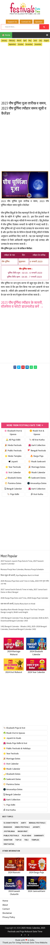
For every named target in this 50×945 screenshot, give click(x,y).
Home (5, 900)
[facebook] (25, 935)
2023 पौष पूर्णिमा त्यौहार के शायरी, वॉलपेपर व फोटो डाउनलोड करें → (22, 304)
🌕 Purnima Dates (13, 483)
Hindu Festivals (22, 826)
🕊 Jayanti (13, 461)
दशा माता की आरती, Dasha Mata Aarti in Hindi (18, 603)
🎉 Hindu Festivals (13, 445)
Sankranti (39, 835)
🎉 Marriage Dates (36, 467)
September (12, 44)
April (24, 41)
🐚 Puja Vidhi (13, 494)
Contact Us (26, 21)
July (40, 41)
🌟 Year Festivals (13, 467)
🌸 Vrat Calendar (13, 472)
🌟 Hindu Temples (13, 456)
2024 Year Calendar (36, 672)
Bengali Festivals (37, 822)
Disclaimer (7, 913)
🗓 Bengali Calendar (13, 488)
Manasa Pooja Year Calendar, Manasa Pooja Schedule (22, 569)
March (19, 41)
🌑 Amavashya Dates (36, 483)
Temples (35, 839)
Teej (26, 839)
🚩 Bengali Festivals (37, 450)
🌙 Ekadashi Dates (13, 477)
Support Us (12, 21)
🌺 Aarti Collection (36, 445)
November (29, 44)
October (20, 44)
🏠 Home (6, 35)
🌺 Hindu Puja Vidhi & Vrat (15, 743)
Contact (6, 908)
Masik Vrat (23, 831)
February (12, 41)
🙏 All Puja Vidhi (13, 439)
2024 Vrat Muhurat (13, 672)
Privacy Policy (8, 917)
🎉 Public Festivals (13, 450)
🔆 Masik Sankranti (37, 461)
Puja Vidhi (26, 835)
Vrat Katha (9, 843)
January (4, 41)
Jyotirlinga (9, 831)
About (5, 904)
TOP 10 (18, 839)
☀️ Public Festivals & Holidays (17, 748)
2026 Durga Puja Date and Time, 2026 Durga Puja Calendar (24, 598)
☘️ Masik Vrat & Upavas (14, 733)
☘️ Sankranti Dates (37, 477)
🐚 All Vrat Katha (37, 439)
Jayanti (36, 826)
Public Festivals (11, 835)
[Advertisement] (25, 73)
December (38, 44)
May (30, 41)
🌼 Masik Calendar (36, 472)
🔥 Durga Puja (36, 456)
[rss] (28, 935)
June (35, 41)
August (46, 41)
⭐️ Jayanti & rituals (12, 738)
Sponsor (38, 21)
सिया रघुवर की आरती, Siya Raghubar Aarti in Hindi (20, 575)
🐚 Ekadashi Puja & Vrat (14, 727)
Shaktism (8, 839)
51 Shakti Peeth (11, 822)
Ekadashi (8, 826)
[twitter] (21, 935)
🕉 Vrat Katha (37, 494)
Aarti (23, 822)
